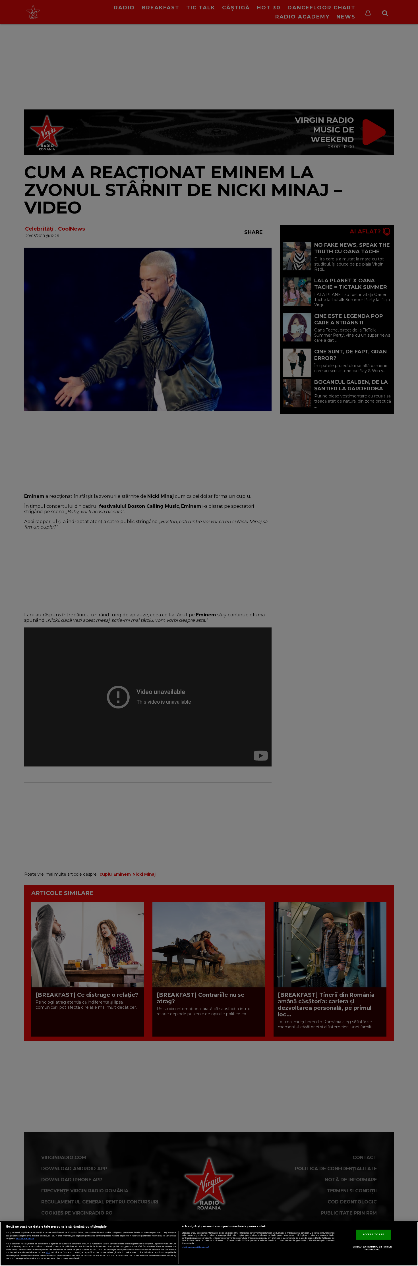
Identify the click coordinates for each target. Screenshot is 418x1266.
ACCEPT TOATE (373, 1234)
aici (48, 1252)
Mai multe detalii (25, 1238)
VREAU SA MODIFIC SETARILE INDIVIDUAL (372, 1248)
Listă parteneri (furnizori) (195, 1247)
